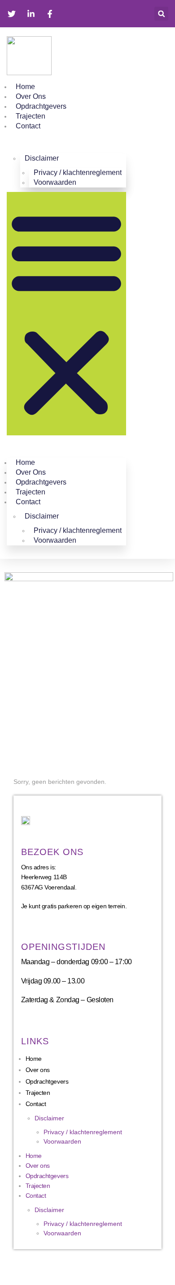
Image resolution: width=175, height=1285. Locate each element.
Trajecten (30, 116)
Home (25, 86)
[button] (161, 14)
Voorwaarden (55, 182)
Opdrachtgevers (41, 106)
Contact (28, 126)
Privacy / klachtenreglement (83, 1132)
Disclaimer (49, 1118)
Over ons (31, 96)
